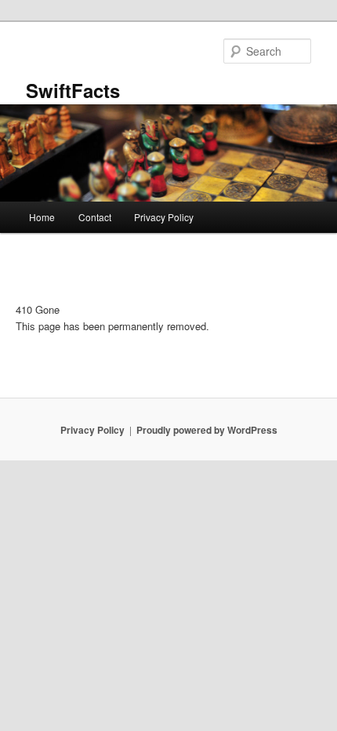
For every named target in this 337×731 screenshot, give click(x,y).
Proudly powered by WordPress (206, 430)
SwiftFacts (73, 90)
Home (42, 217)
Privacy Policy (164, 217)
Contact (94, 217)
